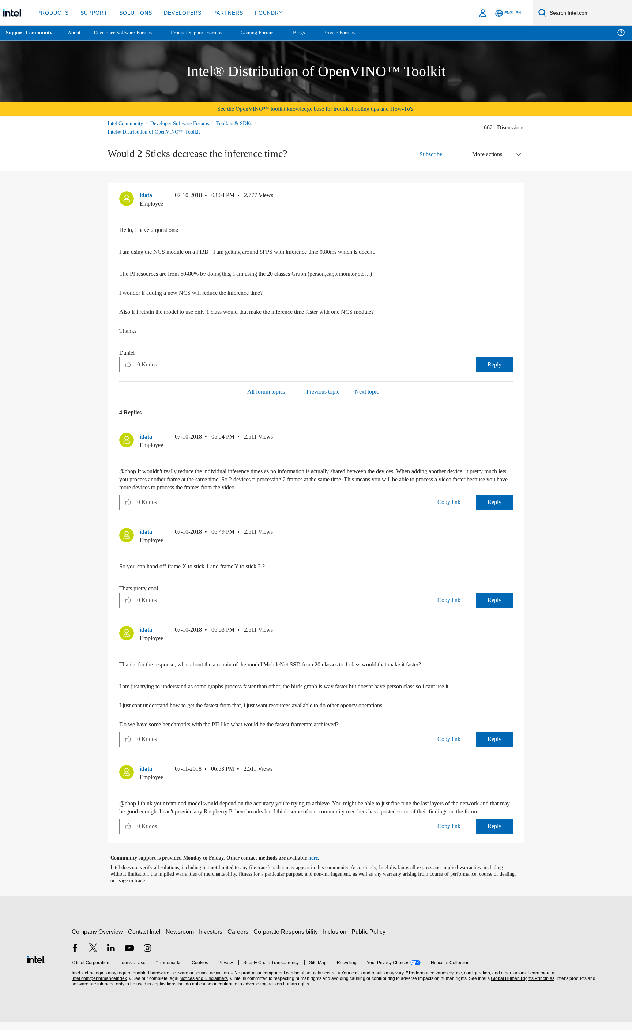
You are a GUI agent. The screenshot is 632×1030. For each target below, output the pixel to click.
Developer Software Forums (186, 123)
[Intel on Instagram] (147, 956)
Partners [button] (221, 12)
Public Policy (369, 939)
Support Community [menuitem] (30, 33)
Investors (212, 939)
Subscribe (431, 154)
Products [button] (52, 12)
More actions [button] (489, 154)
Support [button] (92, 12)
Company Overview (97, 939)
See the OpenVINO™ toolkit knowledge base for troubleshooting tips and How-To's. (316, 109)
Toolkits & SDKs (244, 123)
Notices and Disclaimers (203, 986)
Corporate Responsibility (287, 939)
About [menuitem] (76, 33)
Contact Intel (145, 939)
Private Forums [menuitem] (355, 33)
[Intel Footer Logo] (36, 966)
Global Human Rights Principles (521, 986)
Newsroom (181, 939)
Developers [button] (177, 12)
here (319, 866)
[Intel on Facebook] (75, 956)
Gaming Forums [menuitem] (271, 33)
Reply (494, 364)
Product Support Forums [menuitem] (206, 33)
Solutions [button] (132, 12)
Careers (239, 939)
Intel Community (127, 123)
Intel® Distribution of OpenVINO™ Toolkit (154, 131)
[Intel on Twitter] (93, 956)
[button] (510, 196)
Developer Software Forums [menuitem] (128, 33)
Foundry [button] (260, 12)
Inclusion (336, 939)
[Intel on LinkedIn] (111, 956)
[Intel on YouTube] (129, 956)
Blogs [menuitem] (313, 33)
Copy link (449, 501)
